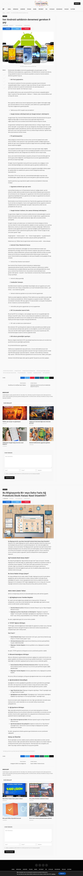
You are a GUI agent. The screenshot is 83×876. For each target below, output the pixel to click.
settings (53, 874)
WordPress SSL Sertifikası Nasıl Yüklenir (17, 385)
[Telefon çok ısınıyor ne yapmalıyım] (15, 413)
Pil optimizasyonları (22, 372)
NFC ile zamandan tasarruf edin (9, 372)
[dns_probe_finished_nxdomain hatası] (41, 790)
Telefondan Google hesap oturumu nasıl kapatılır (13, 443)
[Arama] (79, 9)
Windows (15, 9)
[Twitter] (4, 77)
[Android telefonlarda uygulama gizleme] (41, 434)
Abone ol (77, 3)
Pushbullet (29, 372)
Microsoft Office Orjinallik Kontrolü (12, 818)
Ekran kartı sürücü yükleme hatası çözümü (40, 818)
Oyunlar (52, 9)
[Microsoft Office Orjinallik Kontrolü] (15, 810)
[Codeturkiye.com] (42, 3)
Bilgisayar (59, 9)
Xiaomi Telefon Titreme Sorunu (37, 763)
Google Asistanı (18, 370)
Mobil (34, 9)
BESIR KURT (6, 25)
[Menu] (3, 9)
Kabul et (62, 873)
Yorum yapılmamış (18, 25)
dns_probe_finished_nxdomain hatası (39, 798)
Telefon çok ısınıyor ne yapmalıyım (12, 421)
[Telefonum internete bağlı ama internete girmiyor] (41, 413)
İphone (29, 9)
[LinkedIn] (4, 80)
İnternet (41, 9)
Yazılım (66, 9)
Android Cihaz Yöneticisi (8, 370)
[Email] (4, 87)
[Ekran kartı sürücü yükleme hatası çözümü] (41, 810)
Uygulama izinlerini (37, 372)
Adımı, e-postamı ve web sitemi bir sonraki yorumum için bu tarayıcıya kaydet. (23, 473)
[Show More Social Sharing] (32, 29)
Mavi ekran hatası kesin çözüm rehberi (13, 798)
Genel (9, 9)
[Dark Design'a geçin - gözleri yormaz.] (78, 9)
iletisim (73, 9)
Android (22, 9)
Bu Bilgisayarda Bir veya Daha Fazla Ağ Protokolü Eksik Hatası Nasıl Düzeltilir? (19, 751)
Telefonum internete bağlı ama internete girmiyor (40, 422)
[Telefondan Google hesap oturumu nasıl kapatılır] (15, 434)
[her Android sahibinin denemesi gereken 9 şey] (28, 48)
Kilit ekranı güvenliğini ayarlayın (43, 370)
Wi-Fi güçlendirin (46, 372)
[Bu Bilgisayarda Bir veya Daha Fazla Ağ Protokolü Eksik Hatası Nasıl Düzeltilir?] (28, 521)
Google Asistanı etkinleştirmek (29, 370)
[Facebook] (4, 73)
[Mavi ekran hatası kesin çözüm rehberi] (15, 790)
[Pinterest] (4, 83)
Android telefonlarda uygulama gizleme (39, 442)
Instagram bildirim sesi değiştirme (18, 763)
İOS (46, 9)
